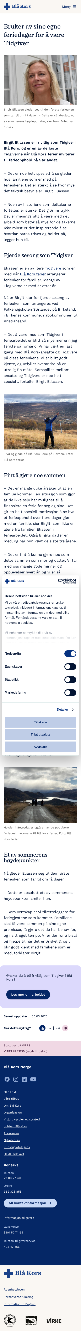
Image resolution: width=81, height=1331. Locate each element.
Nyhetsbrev (12, 1140)
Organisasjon (13, 1112)
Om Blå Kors (12, 1105)
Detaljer (62, 709)
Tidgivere (53, 268)
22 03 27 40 (12, 1178)
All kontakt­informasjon (27, 1203)
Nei (57, 1028)
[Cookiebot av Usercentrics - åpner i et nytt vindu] (58, 581)
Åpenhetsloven (14, 1289)
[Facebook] (7, 1080)
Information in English (20, 1304)
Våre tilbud (12, 1098)
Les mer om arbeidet (28, 994)
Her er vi (10, 1091)
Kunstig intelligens (17, 1147)
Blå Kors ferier (33, 274)
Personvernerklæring (18, 1296)
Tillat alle (40, 722)
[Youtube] (33, 1080)
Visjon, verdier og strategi (22, 1119)
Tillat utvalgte (40, 734)
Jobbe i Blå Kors (15, 1126)
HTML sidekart (14, 1154)
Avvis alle (40, 747)
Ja (49, 1028)
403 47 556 (12, 1246)
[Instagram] (15, 1080)
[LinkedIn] (24, 1080)
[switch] (70, 666)
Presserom (11, 1133)
